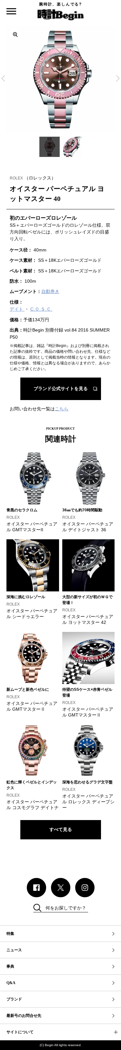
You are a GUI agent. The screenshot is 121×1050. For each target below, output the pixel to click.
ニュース (14, 950)
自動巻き (50, 291)
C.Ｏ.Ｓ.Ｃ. (41, 309)
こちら (61, 408)
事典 (10, 966)
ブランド (14, 999)
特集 (10, 933)
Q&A (10, 983)
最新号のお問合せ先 (23, 1015)
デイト (17, 309)
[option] (60, 79)
